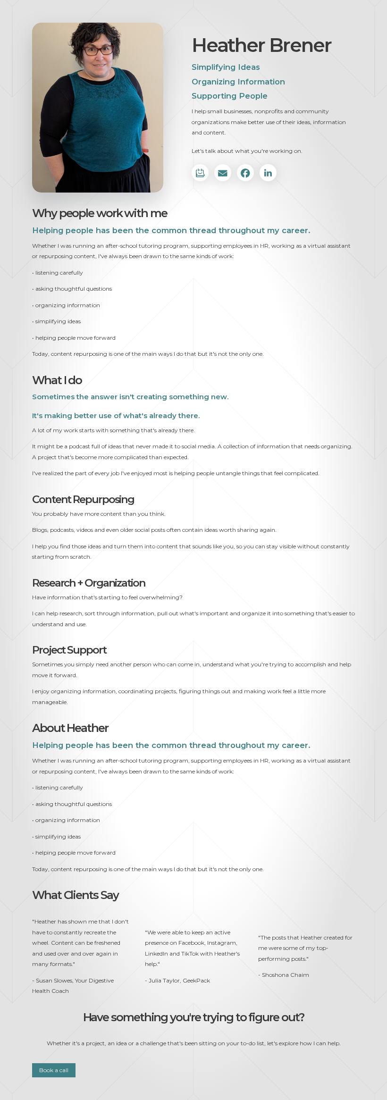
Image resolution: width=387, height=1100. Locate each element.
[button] (200, 172)
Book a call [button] (53, 1070)
